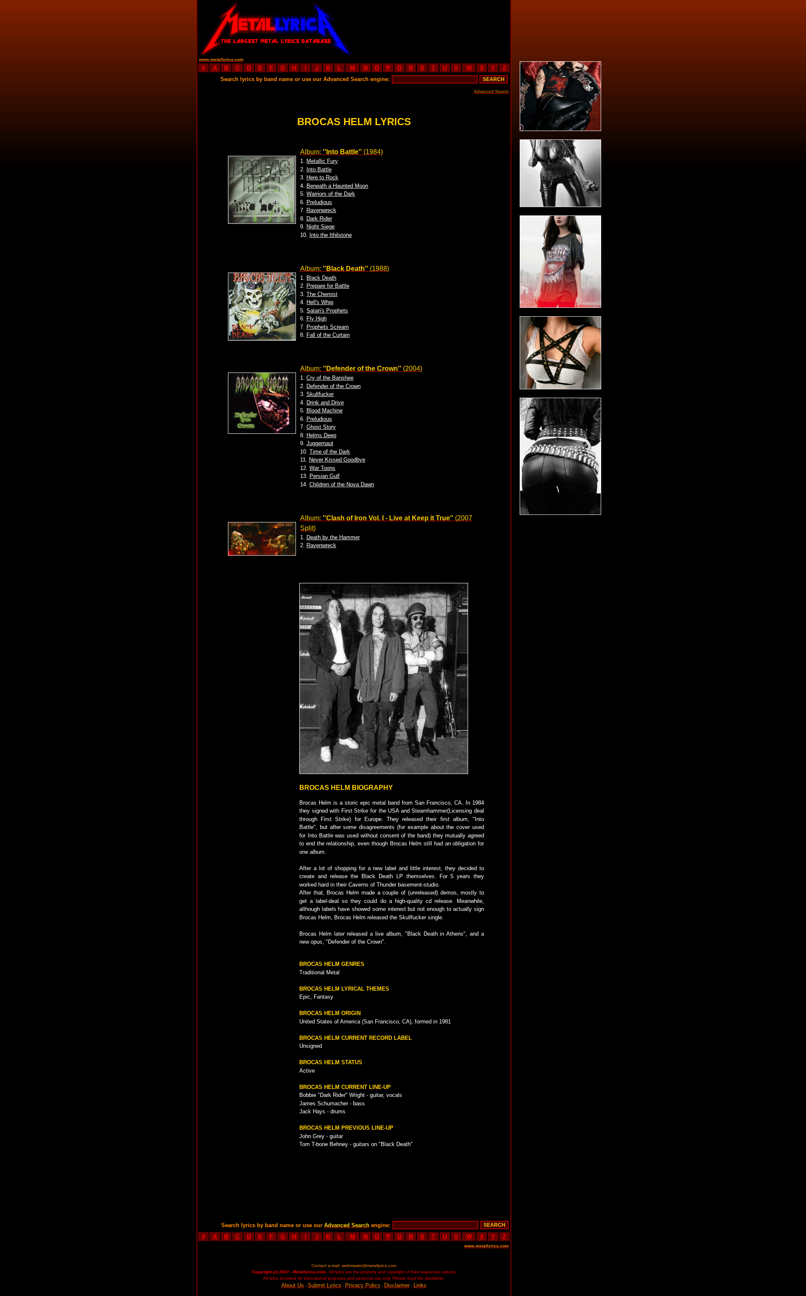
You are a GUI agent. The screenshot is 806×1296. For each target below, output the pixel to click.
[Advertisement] (432, 27)
